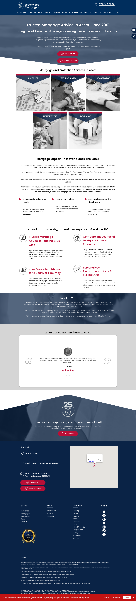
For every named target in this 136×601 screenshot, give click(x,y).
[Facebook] (104, 511)
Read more (27, 215)
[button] (56, 12)
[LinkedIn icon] (104, 519)
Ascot (75, 519)
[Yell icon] (104, 527)
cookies (28, 593)
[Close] (133, 597)
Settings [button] (106, 598)
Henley (75, 524)
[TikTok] (104, 530)
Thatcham (77, 535)
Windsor (76, 522)
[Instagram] (104, 515)
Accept (127, 598)
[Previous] (39, 361)
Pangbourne (78, 530)
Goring (75, 532)
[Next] (97, 361)
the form (47, 426)
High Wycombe (79, 527)
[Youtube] (104, 523)
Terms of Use (25, 590)
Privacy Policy (84, 598)
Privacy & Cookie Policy (37, 590)
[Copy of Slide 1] (66, 375)
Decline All (116, 598)
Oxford (75, 513)
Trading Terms (49, 590)
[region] (33, 92)
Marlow (76, 516)
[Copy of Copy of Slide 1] (69, 375)
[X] (104, 534)
